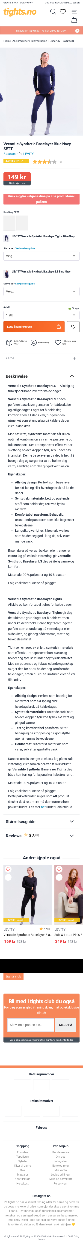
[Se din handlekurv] (74, 19)
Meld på (65, 1025)
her (43, 807)
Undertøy (55, 41)
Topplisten (22, 1156)
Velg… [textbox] (10, 256)
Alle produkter (20, 41)
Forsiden (22, 1152)
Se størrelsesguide (25, 248)
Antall (6, 307)
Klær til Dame (39, 41)
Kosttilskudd (22, 1179)
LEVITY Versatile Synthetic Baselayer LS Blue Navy (41, 271)
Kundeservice (60, 1152)
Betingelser (60, 1161)
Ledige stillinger (60, 1174)
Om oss (60, 1156)
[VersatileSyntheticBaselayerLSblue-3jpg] (6, 276)
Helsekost (22, 1183)
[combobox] (41, 256)
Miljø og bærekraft (60, 1179)
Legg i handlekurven (19, 326)
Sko (22, 1170)
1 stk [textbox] (9, 315)
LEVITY (28, 154)
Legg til (9, 878)
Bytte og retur (60, 1165)
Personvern (60, 1183)
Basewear (68, 41)
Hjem (6, 41)
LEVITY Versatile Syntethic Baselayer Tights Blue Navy (43, 236)
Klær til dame (22, 1165)
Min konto (60, 1170)
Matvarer (22, 1174)
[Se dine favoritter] (63, 11)
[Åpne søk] (53, 11)
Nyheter (22, 1161)
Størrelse (19, 248)
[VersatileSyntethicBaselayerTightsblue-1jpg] (6, 241)
